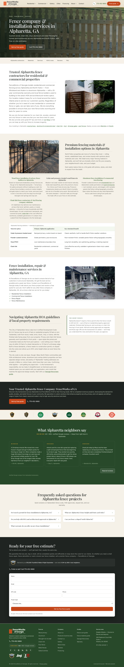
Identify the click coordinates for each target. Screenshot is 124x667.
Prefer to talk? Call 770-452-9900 (22, 569)
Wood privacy (42, 632)
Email (12, 584)
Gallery (52, 3)
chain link (59, 126)
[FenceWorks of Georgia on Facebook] (10, 650)
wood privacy (31, 126)
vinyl (65, 126)
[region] (62, 454)
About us (60, 632)
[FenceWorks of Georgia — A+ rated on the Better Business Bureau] (27, 656)
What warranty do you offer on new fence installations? (30, 526)
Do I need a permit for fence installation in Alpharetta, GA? (31, 513)
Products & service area (65, 635)
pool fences (82, 126)
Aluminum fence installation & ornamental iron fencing (98, 179)
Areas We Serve (18, 16)
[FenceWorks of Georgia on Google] (26, 650)
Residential (30, 3)
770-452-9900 (34, 401)
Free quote (112, 3)
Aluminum (41, 635)
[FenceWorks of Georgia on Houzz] (22, 650)
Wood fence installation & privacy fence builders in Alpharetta (26, 179)
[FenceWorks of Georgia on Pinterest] (18, 650)
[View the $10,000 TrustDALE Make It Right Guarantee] (55, 415)
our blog (47, 120)
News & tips (61, 644)
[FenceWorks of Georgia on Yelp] (30, 650)
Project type (14, 600)
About (73, 3)
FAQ (67, 60)
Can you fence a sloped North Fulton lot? (79, 519)
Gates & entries (43, 650)
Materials (31, 60)
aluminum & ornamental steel (46, 126)
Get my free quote (17, 47)
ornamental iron (106, 183)
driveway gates (72, 126)
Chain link (41, 641)
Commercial (42, 3)
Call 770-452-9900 (35, 47)
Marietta (103, 126)
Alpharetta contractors (17, 60)
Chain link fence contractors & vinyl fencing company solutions (26, 201)
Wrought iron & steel (44, 638)
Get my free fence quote (62, 609)
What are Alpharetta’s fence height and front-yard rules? (85, 513)
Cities (58, 3)
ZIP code (13, 592)
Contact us (61, 638)
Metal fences (42, 647)
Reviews (60, 60)
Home (11, 16)
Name (12, 576)
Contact (81, 3)
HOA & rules (50, 60)
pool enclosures (109, 185)
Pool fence (41, 644)
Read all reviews (107, 471)
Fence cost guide (82, 632)
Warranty (80, 641)
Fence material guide (83, 635)
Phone (64, 592)
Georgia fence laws (83, 638)
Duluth (111, 126)
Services (40, 60)
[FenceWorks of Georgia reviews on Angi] (19, 655)
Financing (66, 3)
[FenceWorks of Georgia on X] (14, 650)
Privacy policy (43, 664)
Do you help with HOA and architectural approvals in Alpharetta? (33, 519)
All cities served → (102, 645)
